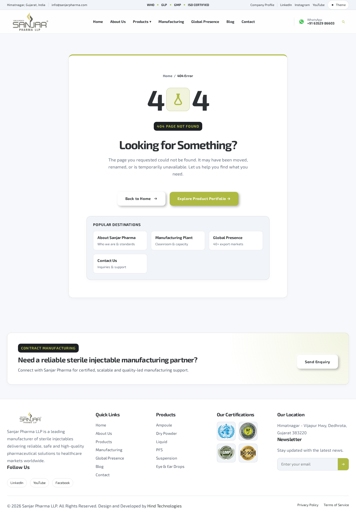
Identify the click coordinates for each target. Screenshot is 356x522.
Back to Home (138, 198)
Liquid (161, 441)
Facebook (63, 483)
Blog (230, 21)
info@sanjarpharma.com (69, 5)
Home (98, 21)
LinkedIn (286, 5)
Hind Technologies (164, 505)
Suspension (166, 458)
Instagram (302, 5)
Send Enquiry (317, 362)
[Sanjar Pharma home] (30, 22)
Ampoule (164, 425)
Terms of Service (336, 505)
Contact (248, 21)
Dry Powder (166, 433)
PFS (159, 449)
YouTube (318, 5)
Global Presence (205, 21)
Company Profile (262, 5)
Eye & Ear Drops (170, 466)
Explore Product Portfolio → (204, 198)
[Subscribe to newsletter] (343, 464)
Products (142, 21)
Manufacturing (171, 21)
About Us (118, 21)
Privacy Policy (307, 505)
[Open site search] (343, 21)
